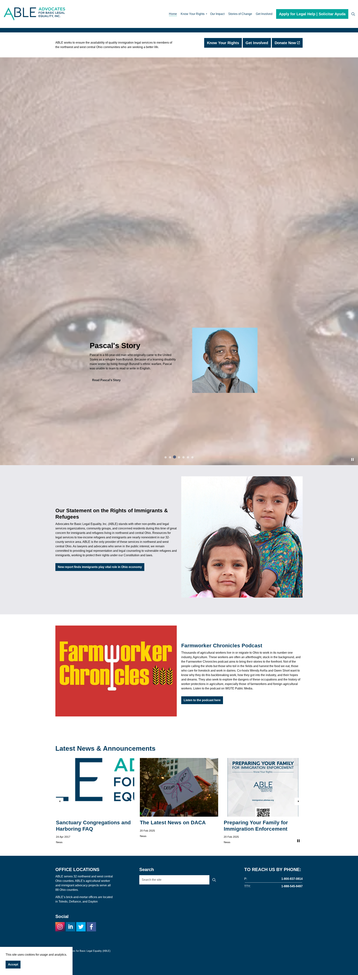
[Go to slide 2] (170, 655)
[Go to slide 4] (179, 655)
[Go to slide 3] (174, 655)
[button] (242, 735)
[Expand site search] (353, 14)
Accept (13, 964)
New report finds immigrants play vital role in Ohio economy (100, 765)
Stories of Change (240, 13)
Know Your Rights (193, 13)
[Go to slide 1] (165, 655)
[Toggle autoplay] (352, 657)
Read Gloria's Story (106, 380)
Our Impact (217, 13)
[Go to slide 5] (183, 654)
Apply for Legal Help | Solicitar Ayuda (312, 14)
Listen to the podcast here (202, 898)
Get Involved (264, 13)
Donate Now (285, 43)
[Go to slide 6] (188, 655)
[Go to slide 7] (192, 655)
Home (173, 13)
